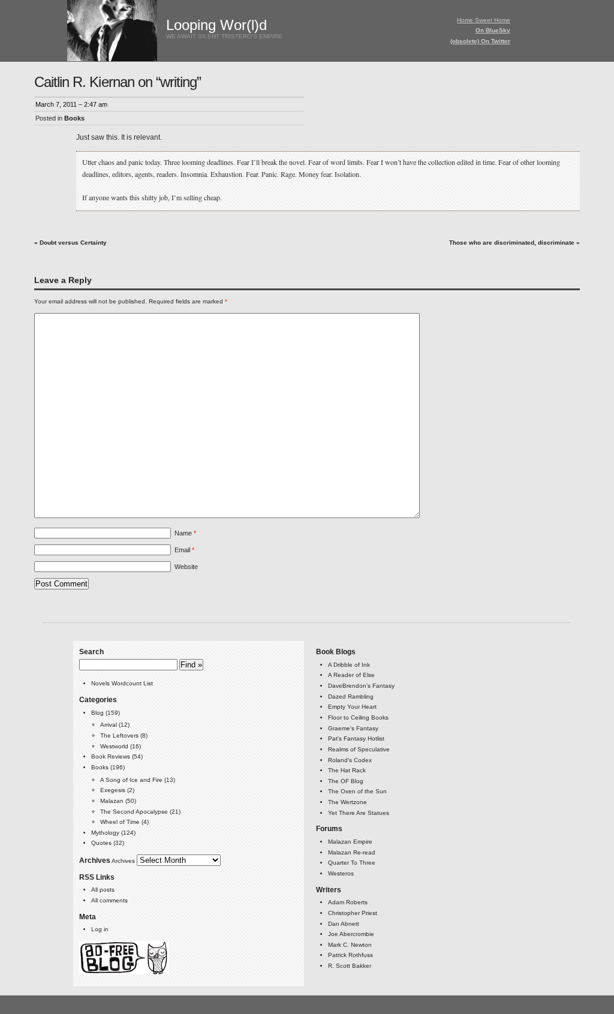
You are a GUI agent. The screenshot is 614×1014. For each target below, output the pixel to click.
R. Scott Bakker (349, 965)
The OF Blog (345, 781)
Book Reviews (110, 756)
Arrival (108, 724)
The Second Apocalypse (134, 811)
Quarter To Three (351, 862)
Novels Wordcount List (122, 683)
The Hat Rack (347, 770)
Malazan (112, 801)
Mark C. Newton (350, 944)
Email (184, 549)
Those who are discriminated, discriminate (511, 242)
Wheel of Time (120, 822)
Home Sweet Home (483, 20)
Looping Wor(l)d (216, 25)
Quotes (101, 843)
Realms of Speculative (359, 749)
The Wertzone (347, 802)
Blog (97, 712)
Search (91, 652)
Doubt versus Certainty (73, 242)
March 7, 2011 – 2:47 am (71, 104)
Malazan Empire (350, 841)
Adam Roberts (348, 902)
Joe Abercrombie (351, 934)
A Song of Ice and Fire (131, 780)
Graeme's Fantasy (353, 728)
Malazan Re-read (351, 852)
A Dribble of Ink (349, 664)
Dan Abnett (343, 923)
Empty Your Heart (352, 706)
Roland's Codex (350, 760)
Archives (123, 860)
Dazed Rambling (351, 696)
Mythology (105, 832)
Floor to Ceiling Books (358, 717)
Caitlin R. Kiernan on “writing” (117, 82)
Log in (100, 929)
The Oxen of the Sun (357, 791)
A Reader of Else (351, 675)
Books (74, 118)
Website (186, 566)
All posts (103, 889)
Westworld (114, 746)
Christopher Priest (352, 913)
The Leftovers (119, 735)
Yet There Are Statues (358, 813)
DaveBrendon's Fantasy (361, 685)
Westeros (341, 873)
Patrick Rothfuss (350, 955)
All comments (109, 900)
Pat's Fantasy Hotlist (356, 738)
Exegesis (112, 790)
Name (185, 533)
